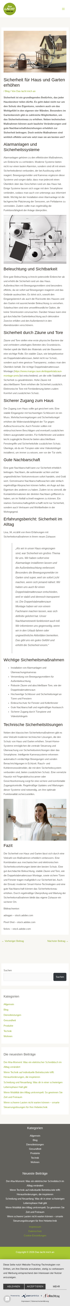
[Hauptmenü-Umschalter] (63, 9)
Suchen (8, 970)
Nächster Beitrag (57, 941)
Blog (7, 91)
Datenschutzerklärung (40, 1301)
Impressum (35, 1227)
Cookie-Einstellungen (35, 1235)
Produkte (8, 1025)
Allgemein (9, 1004)
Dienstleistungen (12, 1015)
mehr (56, 1286)
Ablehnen (13, 1286)
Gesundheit (10, 1020)
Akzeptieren (35, 1286)
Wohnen (8, 1036)
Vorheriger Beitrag (13, 941)
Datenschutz (35, 1231)
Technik (8, 1031)
